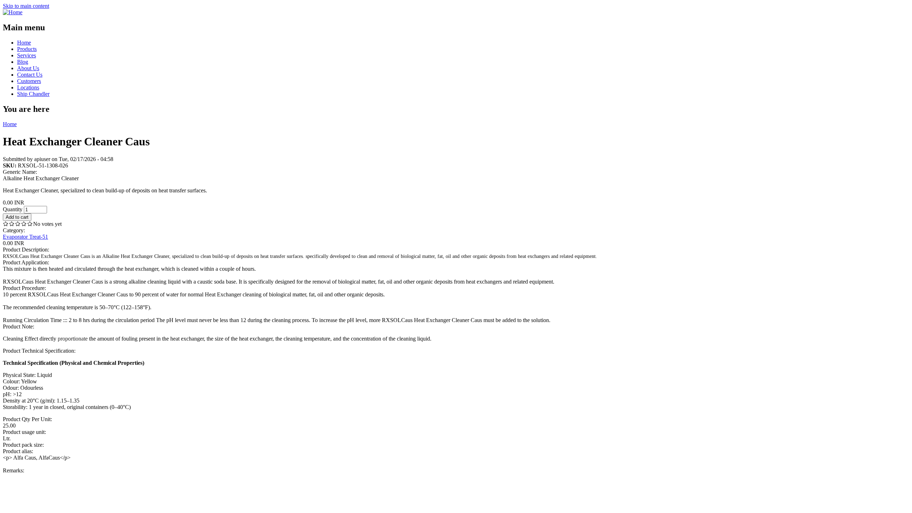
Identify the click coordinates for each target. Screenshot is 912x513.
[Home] (12, 12)
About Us (28, 68)
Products (27, 49)
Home (24, 43)
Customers (29, 81)
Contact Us (29, 75)
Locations (28, 87)
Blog (22, 62)
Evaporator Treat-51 (25, 237)
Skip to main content (26, 6)
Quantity (13, 209)
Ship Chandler (33, 94)
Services (26, 55)
